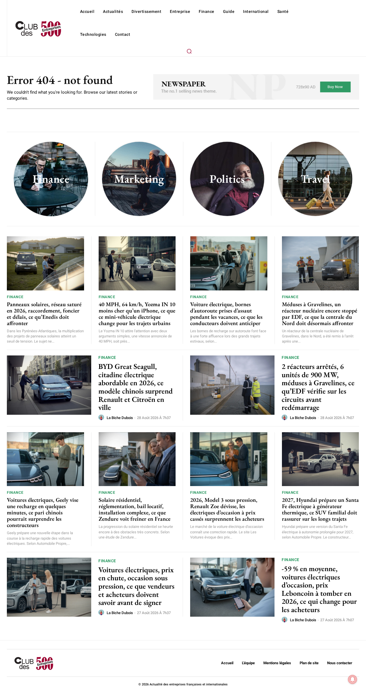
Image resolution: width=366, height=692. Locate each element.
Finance (15, 297)
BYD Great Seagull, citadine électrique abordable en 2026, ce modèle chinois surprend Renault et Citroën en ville (135, 386)
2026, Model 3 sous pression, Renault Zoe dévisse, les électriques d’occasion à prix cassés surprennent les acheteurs (227, 509)
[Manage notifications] (352, 679)
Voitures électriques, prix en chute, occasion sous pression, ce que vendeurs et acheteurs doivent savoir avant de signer (136, 586)
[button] (189, 51)
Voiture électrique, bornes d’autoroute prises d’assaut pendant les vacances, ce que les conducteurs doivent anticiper (226, 313)
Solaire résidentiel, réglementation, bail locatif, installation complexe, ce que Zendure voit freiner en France (134, 509)
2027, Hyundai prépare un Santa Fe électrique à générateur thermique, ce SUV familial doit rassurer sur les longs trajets (320, 509)
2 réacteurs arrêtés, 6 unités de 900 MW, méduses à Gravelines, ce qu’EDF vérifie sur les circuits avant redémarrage (318, 386)
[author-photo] (102, 417)
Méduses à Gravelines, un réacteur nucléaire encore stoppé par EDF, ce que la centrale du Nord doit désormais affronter (319, 313)
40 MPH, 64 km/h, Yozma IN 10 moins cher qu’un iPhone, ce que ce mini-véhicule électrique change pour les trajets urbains (137, 313)
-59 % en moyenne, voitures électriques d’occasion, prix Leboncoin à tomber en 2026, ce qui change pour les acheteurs (319, 589)
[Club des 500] (38, 28)
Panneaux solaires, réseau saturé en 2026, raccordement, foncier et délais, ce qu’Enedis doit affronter (44, 313)
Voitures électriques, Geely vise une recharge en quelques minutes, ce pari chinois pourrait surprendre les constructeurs (42, 512)
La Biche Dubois (120, 418)
